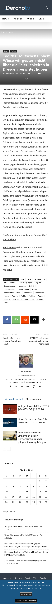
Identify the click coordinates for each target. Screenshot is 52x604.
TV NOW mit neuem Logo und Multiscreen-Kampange (38, 341)
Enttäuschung (9, 289)
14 (33, 491)
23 (46, 497)
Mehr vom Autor (33, 399)
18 (13, 497)
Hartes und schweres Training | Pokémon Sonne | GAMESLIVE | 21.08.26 (26, 553)
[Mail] (23, 386)
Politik (13, 51)
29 (40, 502)
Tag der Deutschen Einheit (23, 299)
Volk (5, 303)
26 (20, 502)
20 (27, 497)
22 (40, 497)
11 (13, 491)
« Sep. (5, 511)
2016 (29, 279)
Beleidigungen (26, 283)
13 (27, 491)
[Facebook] (7, 320)
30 (46, 502)
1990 (22, 279)
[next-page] (9, 449)
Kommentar (8, 293)
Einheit (31, 286)
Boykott (38, 283)
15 (40, 491)
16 (46, 491)
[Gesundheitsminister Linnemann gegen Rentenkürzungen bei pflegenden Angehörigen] (10, 435)
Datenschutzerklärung (26, 600)
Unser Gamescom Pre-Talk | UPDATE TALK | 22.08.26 (24, 536)
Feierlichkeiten (23, 289)
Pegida (15, 296)
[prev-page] (4, 449)
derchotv (22, 286)
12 (20, 491)
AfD (5, 283)
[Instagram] (17, 386)
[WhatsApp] (16, 320)
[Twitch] (35, 386)
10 (6, 491)
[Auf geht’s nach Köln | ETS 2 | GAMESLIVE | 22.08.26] (10, 409)
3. (44, 279)
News (10, 32)
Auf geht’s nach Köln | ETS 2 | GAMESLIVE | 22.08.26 (23, 528)
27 (27, 502)
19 (20, 497)
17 (6, 497)
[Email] (34, 320)
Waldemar (10, 73)
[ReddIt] (25, 320)
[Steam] (28, 386)
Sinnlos (7, 299)
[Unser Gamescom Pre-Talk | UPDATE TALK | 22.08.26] (10, 422)
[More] (43, 320)
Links (19, 293)
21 (33, 497)
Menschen (28, 293)
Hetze (34, 289)
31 (6, 507)
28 (33, 502)
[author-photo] (26, 367)
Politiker (32, 296)
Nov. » (12, 511)
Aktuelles (13, 283)
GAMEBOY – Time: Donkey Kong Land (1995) (12, 341)
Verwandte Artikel (14, 399)
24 (6, 502)
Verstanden (26, 594)
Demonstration (10, 286)
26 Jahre (37, 279)
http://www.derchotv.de (26, 375)
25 (13, 502)
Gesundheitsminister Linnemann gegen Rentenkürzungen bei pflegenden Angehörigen (25, 545)
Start (3, 32)
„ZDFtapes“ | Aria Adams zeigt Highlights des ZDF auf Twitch (25, 562)
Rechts (40, 296)
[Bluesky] (40, 386)
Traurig (40, 299)
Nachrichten (39, 293)
